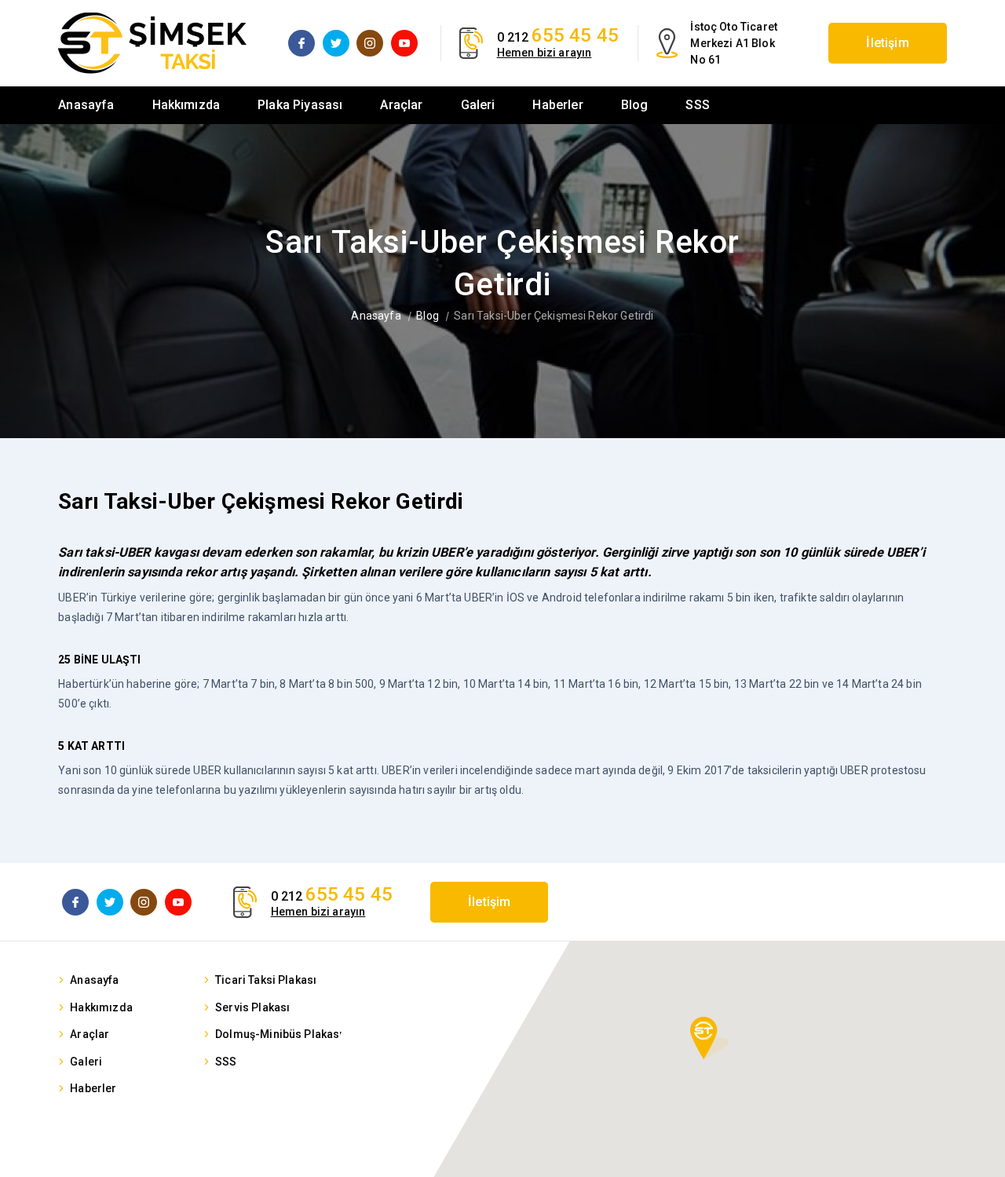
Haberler (557, 104)
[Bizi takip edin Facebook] (301, 43)
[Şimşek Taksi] (152, 43)
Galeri (478, 104)
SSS (697, 104)
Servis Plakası (252, 1007)
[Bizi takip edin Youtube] (404, 43)
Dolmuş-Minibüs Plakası (279, 1034)
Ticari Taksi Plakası (265, 980)
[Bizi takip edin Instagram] (369, 43)
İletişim (887, 42)
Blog (635, 104)
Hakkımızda (186, 104)
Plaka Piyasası (300, 104)
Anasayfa (86, 104)
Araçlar (401, 104)
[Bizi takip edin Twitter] (336, 43)
